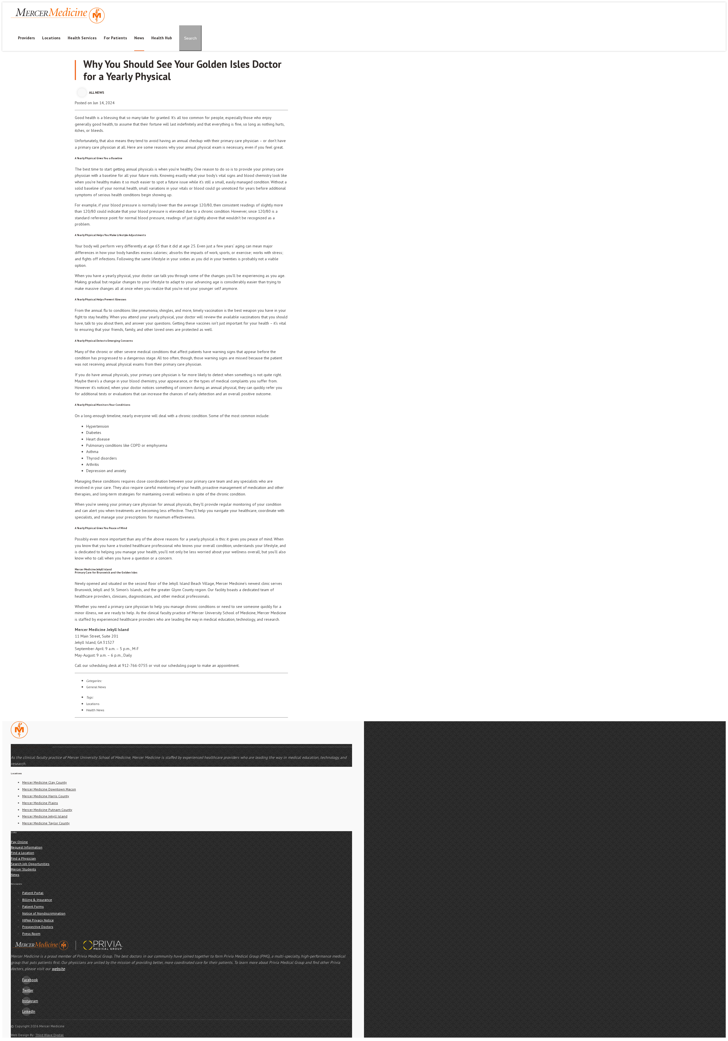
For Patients (115, 37)
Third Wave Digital (49, 1035)
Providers (26, 37)
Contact (271, 5)
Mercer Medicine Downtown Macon (49, 789)
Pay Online (249, 5)
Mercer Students (338, 5)
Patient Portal (223, 5)
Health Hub (161, 37)
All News (96, 92)
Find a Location (22, 853)
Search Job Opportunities (30, 864)
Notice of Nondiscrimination (43, 913)
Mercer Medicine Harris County (45, 796)
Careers (312, 5)
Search (190, 38)
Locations (51, 37)
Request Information (26, 847)
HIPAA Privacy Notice (38, 920)
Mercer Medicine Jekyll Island (44, 816)
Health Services (82, 37)
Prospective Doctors (37, 927)
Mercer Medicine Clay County (44, 782)
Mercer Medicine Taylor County (46, 823)
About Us (292, 5)
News (139, 37)
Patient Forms (33, 906)
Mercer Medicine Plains (40, 803)
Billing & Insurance (37, 899)
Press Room (31, 933)
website (58, 968)
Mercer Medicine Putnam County (47, 810)
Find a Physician (23, 858)
